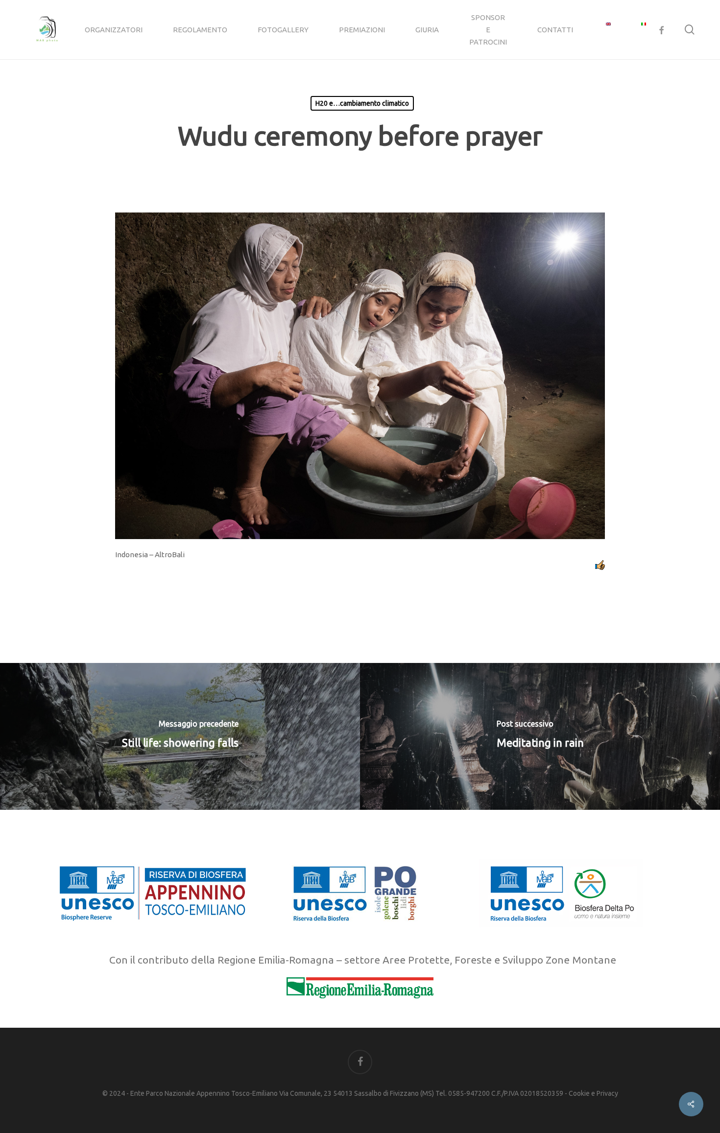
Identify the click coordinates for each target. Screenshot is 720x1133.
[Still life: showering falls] (180, 736)
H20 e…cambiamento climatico (362, 103)
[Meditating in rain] (540, 736)
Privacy (607, 1093)
